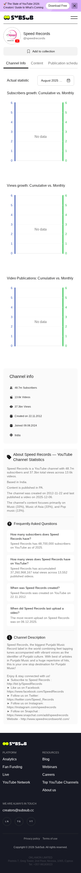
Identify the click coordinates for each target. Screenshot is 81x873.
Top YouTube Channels (60, 782)
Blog (45, 759)
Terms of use (50, 838)
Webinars (49, 767)
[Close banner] (74, 6)
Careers (48, 774)
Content (37, 63)
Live (6, 774)
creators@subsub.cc (18, 810)
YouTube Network (16, 782)
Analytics (10, 759)
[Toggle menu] (74, 17)
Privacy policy (32, 838)
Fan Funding (12, 767)
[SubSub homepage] (18, 17)
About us (49, 790)
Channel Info (16, 63)
